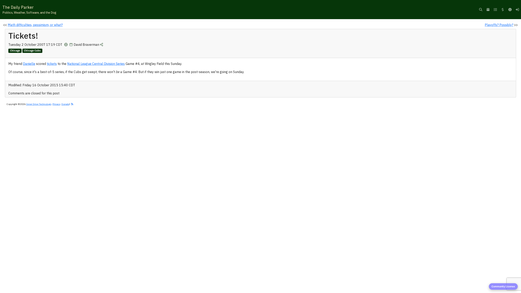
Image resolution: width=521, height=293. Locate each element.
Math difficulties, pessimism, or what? (35, 25)
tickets (52, 64)
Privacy (56, 104)
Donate (65, 104)
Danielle (29, 64)
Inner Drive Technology (38, 104)
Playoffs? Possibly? (499, 25)
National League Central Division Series (96, 64)
